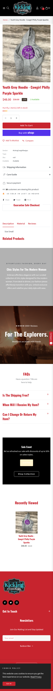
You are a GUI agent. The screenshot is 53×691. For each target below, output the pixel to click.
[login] (36, 8)
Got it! (9, 684)
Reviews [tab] (32, 223)
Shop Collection (26, 474)
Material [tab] (21, 223)
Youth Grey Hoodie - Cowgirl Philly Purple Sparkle (26, 539)
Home (5, 20)
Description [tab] (8, 223)
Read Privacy (35, 676)
